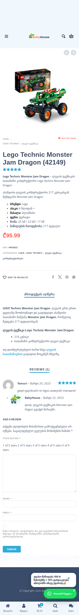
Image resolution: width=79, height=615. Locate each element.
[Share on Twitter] (58, 277)
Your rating (12, 438)
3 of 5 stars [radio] (40, 445)
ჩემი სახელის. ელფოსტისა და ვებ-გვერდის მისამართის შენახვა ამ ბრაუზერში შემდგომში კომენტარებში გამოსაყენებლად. (35, 534)
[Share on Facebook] (51, 277)
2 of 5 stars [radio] (25, 445)
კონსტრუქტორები (13, 258)
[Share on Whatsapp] (72, 277)
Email (7, 512)
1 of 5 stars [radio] (10, 445)
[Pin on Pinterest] (65, 277)
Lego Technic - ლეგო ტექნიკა (21, 143)
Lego (6, 139)
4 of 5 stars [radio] (54, 445)
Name (7, 498)
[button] (6, 36)
